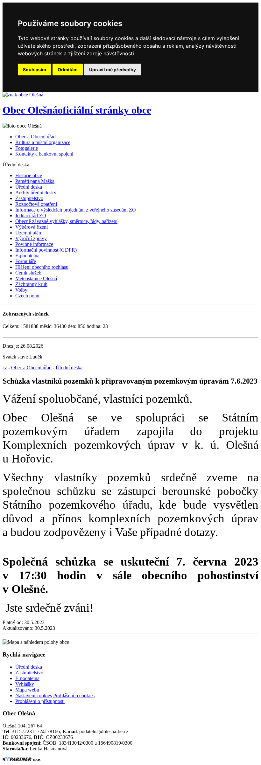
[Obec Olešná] (23, 94)
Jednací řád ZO (30, 215)
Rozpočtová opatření (36, 204)
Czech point (27, 295)
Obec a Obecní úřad (35, 136)
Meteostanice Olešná (36, 278)
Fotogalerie (26, 148)
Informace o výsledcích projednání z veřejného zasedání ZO (75, 209)
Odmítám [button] (68, 69)
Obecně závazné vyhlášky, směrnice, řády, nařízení (66, 221)
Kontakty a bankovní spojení (44, 153)
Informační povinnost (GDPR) (46, 250)
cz (5, 367)
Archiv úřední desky (35, 192)
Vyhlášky (24, 684)
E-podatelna (27, 255)
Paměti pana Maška (34, 181)
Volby (21, 290)
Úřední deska (28, 187)
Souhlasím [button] (34, 69)
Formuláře (25, 261)
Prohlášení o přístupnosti (40, 701)
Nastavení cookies (33, 695)
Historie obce (28, 175)
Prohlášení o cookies (74, 695)
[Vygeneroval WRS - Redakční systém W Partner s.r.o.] (22, 759)
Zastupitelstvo (29, 198)
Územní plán (28, 232)
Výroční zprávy (31, 238)
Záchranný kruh (31, 284)
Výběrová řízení (31, 227)
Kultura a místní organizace (42, 142)
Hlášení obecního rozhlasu (41, 267)
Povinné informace (34, 244)
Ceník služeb (28, 272)
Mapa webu (27, 689)
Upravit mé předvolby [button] (112, 69)
